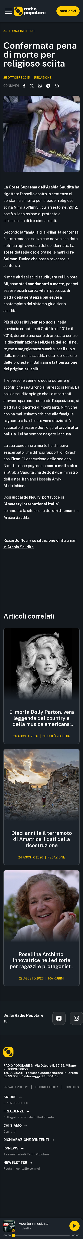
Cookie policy (46, 1087)
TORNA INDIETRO (21, 31)
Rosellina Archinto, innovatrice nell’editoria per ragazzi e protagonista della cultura (41, 960)
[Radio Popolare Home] (30, 11)
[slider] (13, 1235)
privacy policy (15, 1087)
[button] (8, 11)
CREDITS (72, 1087)
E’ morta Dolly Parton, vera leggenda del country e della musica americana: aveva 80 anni (41, 718)
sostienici (68, 11)
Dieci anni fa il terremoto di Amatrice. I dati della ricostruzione (41, 839)
